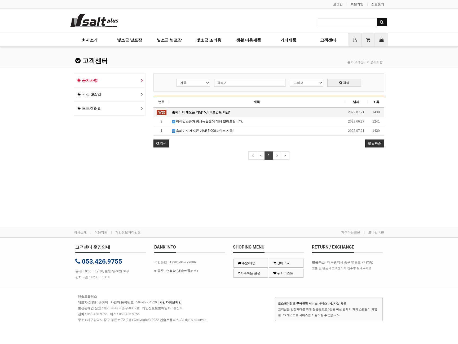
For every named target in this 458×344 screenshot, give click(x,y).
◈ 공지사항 (87, 80)
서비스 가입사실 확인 (332, 303)
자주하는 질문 (250, 273)
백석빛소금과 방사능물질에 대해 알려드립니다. (209, 121)
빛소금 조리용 (208, 40)
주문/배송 (248, 263)
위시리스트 (284, 273)
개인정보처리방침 (128, 232)
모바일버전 (376, 232)
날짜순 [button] (376, 143)
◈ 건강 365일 (89, 94)
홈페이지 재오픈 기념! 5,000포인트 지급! (204, 131)
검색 (345, 83)
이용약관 (101, 232)
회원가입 (357, 4)
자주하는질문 (350, 232)
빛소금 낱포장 (129, 40)
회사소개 (90, 40)
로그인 (338, 4)
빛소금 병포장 (169, 40)
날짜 (356, 102)
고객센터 (328, 40)
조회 (376, 102)
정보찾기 (377, 4)
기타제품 (288, 40)
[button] (161, 143)
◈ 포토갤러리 (89, 108)
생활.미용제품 (248, 40)
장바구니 (283, 263)
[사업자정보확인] (170, 302)
